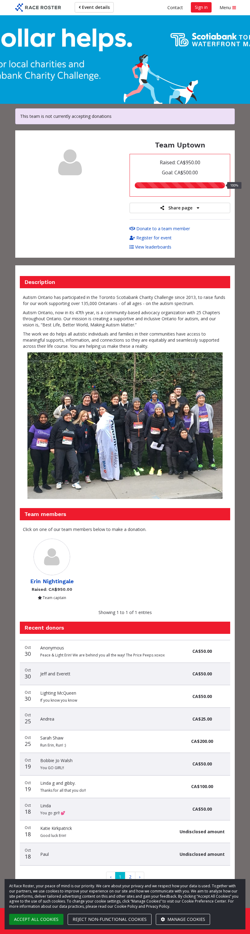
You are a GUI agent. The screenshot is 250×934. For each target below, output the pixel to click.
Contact (175, 7)
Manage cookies (185, 919)
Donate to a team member (162, 228)
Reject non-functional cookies (110, 919)
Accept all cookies (36, 919)
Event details (95, 7)
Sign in (201, 7)
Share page (180, 208)
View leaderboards (152, 247)
